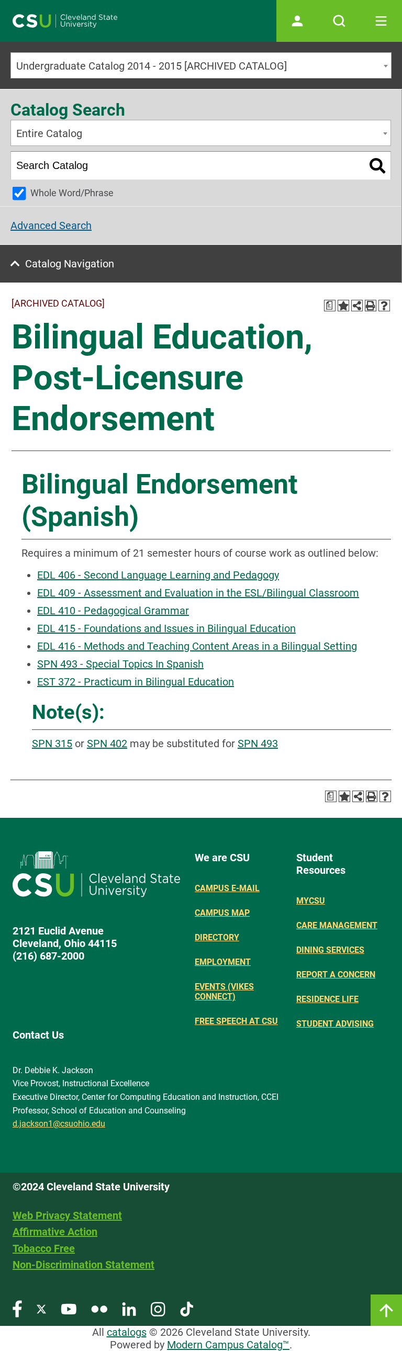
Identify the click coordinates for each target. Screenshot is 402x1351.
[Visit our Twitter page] (41, 1308)
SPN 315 (52, 743)
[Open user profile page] (297, 21)
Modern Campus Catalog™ (228, 1344)
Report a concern (335, 975)
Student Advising (335, 1024)
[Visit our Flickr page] (99, 1308)
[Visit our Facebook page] (17, 1308)
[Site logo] (65, 21)
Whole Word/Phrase (72, 192)
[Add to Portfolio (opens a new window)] (343, 305)
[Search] (378, 165)
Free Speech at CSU (236, 1021)
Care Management (336, 925)
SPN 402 (107, 743)
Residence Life (327, 999)
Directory (217, 937)
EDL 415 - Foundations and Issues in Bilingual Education (166, 628)
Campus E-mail (227, 888)
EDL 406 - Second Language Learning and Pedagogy (158, 575)
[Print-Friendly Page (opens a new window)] (370, 305)
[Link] (386, 1310)
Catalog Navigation (69, 263)
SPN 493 (258, 743)
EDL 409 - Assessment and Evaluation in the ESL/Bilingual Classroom (198, 593)
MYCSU (310, 901)
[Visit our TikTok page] (186, 1308)
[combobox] (201, 65)
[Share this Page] (357, 305)
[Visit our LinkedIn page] (129, 1308)
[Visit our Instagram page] (158, 1308)
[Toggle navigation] (381, 21)
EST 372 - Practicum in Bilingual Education (135, 682)
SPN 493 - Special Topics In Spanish (120, 664)
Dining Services (330, 950)
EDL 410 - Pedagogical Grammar (113, 610)
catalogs (127, 1332)
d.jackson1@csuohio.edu (59, 1124)
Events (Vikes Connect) (224, 991)
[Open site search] (339, 21)
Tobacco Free (44, 1248)
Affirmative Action (55, 1231)
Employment (223, 962)
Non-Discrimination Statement (83, 1264)
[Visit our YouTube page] (68, 1308)
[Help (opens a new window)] (384, 305)
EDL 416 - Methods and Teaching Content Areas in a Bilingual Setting (197, 646)
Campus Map (222, 913)
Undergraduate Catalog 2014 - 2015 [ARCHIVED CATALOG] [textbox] (151, 66)
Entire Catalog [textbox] (49, 133)
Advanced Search (51, 225)
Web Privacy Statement (67, 1215)
